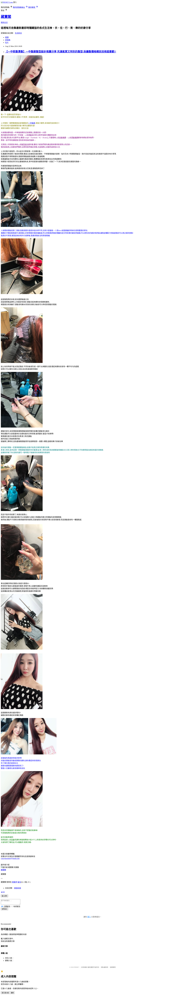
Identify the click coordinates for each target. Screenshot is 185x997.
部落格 (7, 40)
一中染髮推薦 (61, 138)
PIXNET (76, 967)
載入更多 (4, 896)
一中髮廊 (31, 123)
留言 (19, 882)
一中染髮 (11, 840)
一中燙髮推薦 (73, 138)
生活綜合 (18, 33)
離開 (12, 993)
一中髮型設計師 (24, 144)
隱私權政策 (104, 967)
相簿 (7, 37)
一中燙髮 (28, 135)
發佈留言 (4, 909)
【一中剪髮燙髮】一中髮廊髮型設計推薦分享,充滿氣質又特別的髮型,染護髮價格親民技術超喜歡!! (60, 51)
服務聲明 (113, 967)
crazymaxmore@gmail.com (10, 858)
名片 (7, 42)
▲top (3, 892)
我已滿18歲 (5, 993)
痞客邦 (14, 882)
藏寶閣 (6, 17)
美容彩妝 (17, 888)
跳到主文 (4, 22)
